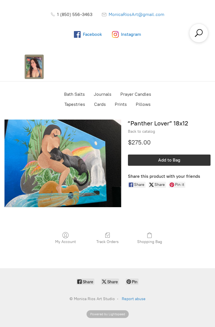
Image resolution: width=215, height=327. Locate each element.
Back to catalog (141, 131)
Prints (121, 104)
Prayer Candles (135, 94)
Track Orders (107, 241)
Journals (102, 94)
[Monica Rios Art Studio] (34, 67)
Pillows (143, 104)
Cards (100, 104)
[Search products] (199, 33)
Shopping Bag (149, 241)
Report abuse (134, 298)
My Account (65, 241)
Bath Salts (74, 94)
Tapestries (74, 104)
